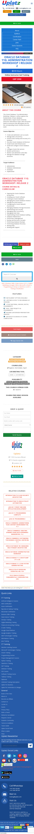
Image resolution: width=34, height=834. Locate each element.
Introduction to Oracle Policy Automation (17, 502)
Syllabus (17, 34)
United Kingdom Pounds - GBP (17, 15)
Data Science (19, 283)
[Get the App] (6, 772)
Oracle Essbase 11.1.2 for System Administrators (17, 564)
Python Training (6, 661)
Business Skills (10, 283)
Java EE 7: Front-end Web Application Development (17, 508)
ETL (26, 283)
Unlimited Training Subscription (10, 682)
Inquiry (26, 11)
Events (3, 707)
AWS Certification (6, 603)
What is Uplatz (5, 731)
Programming (8, 287)
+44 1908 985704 (15, 790)
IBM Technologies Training (9, 636)
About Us (4, 696)
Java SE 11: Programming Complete (17, 514)
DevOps (15, 287)
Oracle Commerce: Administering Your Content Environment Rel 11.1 (17, 524)
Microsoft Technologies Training (10, 650)
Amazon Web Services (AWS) (17, 361)
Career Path (17, 40)
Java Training (5, 641)
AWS (3, 283)
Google (12, 285)
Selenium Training (6, 669)
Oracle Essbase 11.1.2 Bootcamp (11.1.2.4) (17, 558)
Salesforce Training (7, 663)
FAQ (17, 49)
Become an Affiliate (7, 699)
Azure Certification (6, 606)
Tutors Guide (5, 726)
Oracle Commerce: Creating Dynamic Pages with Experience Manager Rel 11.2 (17, 532)
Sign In (17, 11)
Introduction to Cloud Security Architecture (17, 496)
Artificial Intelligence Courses (9, 601)
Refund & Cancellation (7, 715)
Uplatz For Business (7, 685)
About (17, 31)
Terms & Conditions (7, 723)
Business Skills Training (8, 614)
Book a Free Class (6, 694)
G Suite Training (6, 628)
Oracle (28, 285)
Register (7, 11)
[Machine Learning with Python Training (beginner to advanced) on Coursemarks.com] (17, 767)
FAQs (3, 734)
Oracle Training (5, 653)
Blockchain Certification (8, 612)
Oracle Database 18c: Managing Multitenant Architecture (17, 547)
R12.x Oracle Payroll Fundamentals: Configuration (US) (17, 577)
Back (17, 259)
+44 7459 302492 (9, 8)
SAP (28, 287)
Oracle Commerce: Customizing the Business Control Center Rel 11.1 (17, 540)
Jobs (17, 43)
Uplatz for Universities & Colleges (11, 687)
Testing (13, 288)
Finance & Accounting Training (10, 625)
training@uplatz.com (25, 8)
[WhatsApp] (13, 263)
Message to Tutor (11, 244)
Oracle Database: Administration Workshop (17, 552)
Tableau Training (6, 677)
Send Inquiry (17, 329)
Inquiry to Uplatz (24, 244)
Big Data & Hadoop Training (9, 609)
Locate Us (4, 704)
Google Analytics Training (8, 633)
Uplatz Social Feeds (7, 728)
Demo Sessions (17, 46)
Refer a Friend (5, 712)
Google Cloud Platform (8, 630)
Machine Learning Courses (9, 647)
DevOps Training (6, 620)
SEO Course (4, 671)
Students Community (7, 720)
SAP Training (5, 666)
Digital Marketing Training (8, 622)
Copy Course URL (17, 341)
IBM (17, 285)
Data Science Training (7, 617)
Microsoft (22, 285)
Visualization (20, 288)
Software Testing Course (8, 674)
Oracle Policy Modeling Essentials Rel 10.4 (17, 570)
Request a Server (6, 718)
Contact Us (26, 588)
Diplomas (4, 679)
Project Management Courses (10, 658)
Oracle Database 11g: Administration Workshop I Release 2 (17, 61)
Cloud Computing (15, 359)
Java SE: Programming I (17, 519)
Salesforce (22, 287)
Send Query (17, 435)
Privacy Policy (5, 710)
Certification (17, 37)
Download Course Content (17, 335)
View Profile (17, 470)
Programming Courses (8, 655)
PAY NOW (18, 23)
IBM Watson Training (7, 638)
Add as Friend (18, 476)
